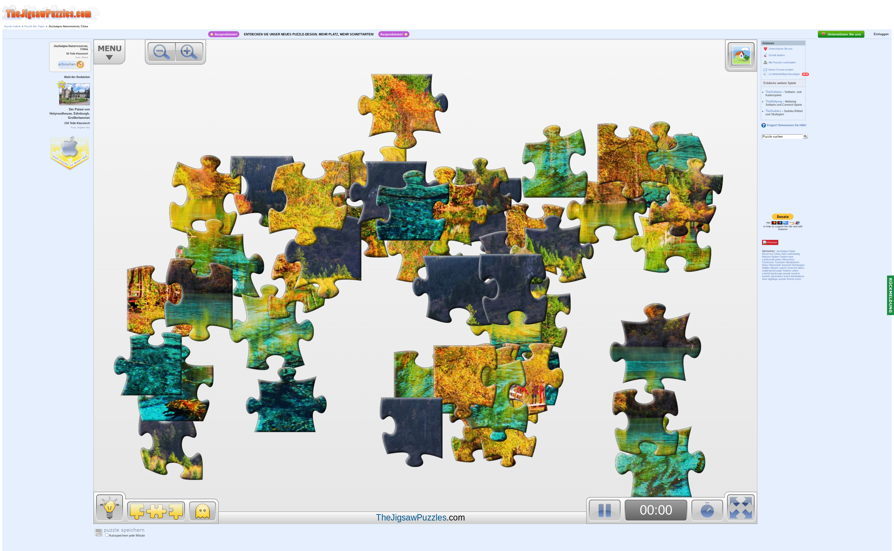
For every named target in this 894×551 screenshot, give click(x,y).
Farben (783, 256)
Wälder (766, 267)
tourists (766, 276)
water (779, 270)
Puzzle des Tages (34, 26)
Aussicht (786, 265)
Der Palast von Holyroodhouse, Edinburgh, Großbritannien (70, 113)
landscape (776, 273)
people (787, 273)
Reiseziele (775, 265)
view (764, 279)
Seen (784, 253)
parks (778, 259)
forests (791, 279)
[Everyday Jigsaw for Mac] (70, 152)
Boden (775, 256)
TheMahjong (773, 101)
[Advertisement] (497, 12)
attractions (777, 276)
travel (787, 276)
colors (795, 270)
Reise (765, 265)
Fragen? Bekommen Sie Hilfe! (786, 125)
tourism (795, 273)
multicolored (768, 270)
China (777, 253)
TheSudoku (773, 111)
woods (782, 279)
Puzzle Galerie (12, 26)
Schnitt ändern (777, 55)
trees (798, 279)
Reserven (767, 253)
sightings (773, 279)
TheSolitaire (773, 92)
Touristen (780, 262)
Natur (792, 251)
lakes (801, 267)
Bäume (775, 267)
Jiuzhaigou (782, 251)
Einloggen (881, 34)
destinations (797, 276)
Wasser (766, 256)
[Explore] (70, 64)
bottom (787, 270)
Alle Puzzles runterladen (782, 62)
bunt (790, 256)
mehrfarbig (794, 253)
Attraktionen (792, 262)
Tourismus (768, 262)
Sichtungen (798, 265)
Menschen (788, 259)
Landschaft (768, 259)
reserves (792, 267)
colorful (766, 273)
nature (782, 267)
